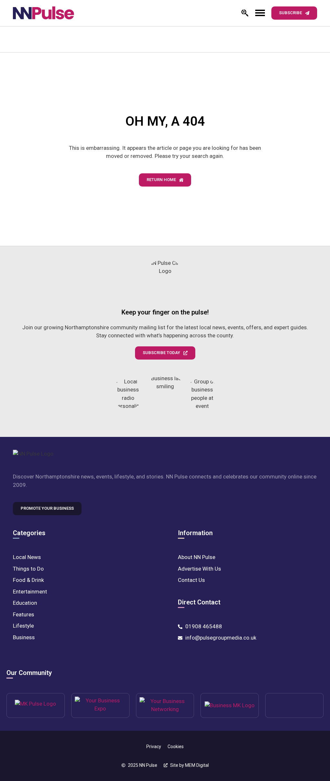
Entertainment (30, 591)
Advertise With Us (199, 568)
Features (23, 614)
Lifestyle (23, 625)
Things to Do (28, 568)
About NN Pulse (196, 557)
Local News (27, 557)
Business (24, 637)
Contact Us (191, 580)
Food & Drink (28, 580)
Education (25, 603)
